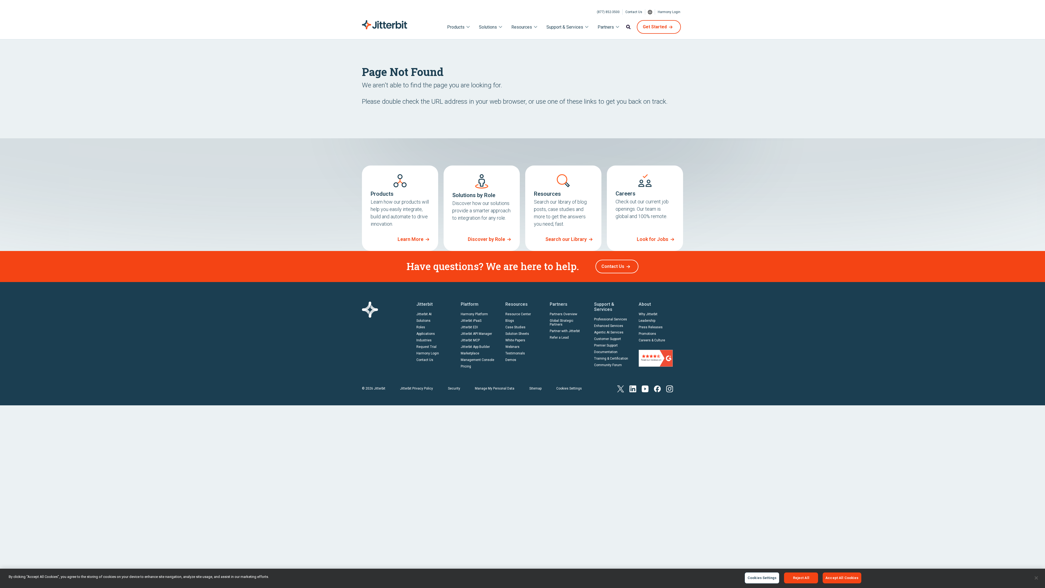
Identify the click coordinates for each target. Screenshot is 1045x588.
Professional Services (610, 319)
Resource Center (518, 314)
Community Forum (608, 365)
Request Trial (426, 347)
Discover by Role (486, 239)
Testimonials (515, 353)
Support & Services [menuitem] (564, 27)
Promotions (647, 334)
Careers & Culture (652, 340)
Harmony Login (669, 12)
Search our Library (566, 239)
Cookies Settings (569, 388)
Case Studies (515, 327)
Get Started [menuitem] (655, 26)
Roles (420, 327)
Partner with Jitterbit (565, 331)
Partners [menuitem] (606, 27)
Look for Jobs (652, 239)
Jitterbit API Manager (476, 334)
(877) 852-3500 (608, 12)
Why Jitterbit (648, 314)
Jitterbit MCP (470, 340)
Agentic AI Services (608, 332)
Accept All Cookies (841, 578)
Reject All (801, 578)
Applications (425, 334)
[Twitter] (620, 388)
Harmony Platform (474, 314)
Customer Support (607, 339)
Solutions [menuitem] (488, 27)
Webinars (512, 347)
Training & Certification (611, 358)
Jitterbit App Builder (475, 347)
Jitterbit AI (424, 314)
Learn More (410, 239)
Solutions (423, 321)
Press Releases (651, 327)
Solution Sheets (517, 334)
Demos (510, 360)
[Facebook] (657, 388)
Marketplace (470, 353)
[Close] (1036, 578)
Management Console (477, 360)
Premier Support (606, 345)
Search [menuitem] (628, 27)
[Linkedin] (632, 388)
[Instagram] (669, 388)
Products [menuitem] (456, 27)
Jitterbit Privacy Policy (416, 388)
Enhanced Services (608, 326)
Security (454, 388)
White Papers (515, 340)
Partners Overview (563, 314)
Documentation (605, 352)
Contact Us (633, 12)
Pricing (466, 366)
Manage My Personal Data (494, 388)
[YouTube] (645, 388)
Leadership (647, 321)
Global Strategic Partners (561, 322)
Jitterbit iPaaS (471, 321)
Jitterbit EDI (469, 327)
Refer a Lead (559, 337)
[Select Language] (650, 12)
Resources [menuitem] (521, 27)
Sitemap (535, 388)
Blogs (509, 321)
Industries (424, 340)
